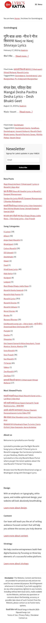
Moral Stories (9, 311)
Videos (6, 367)
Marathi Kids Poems (12, 294)
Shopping (8, 339)
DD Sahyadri (9, 252)
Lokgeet (7, 282)
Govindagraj (20, 75)
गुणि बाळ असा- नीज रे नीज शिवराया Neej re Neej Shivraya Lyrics (20, 41)
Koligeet (7, 277)
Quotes (7, 335)
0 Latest (7, 231)
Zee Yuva (7, 375)
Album (6, 236)
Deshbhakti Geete (22, 128)
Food (6, 265)
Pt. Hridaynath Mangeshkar (26, 79)
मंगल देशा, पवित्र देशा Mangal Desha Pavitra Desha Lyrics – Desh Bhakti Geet (20, 94)
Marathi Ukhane (10, 307)
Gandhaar (35, 128)
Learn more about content (16, 535)
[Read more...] (22, 56)
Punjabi (7, 331)
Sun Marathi (9, 359)
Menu (40, 4)
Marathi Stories (10, 303)
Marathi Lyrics (23, 72)
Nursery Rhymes (10, 319)
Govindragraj (31, 75)
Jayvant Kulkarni (22, 131)
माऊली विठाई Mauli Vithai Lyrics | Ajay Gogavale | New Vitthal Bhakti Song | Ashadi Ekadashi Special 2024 (23, 208)
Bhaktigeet (8, 244)
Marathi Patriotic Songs (25, 134)
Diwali (6, 261)
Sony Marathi (9, 350)
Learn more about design (15, 507)
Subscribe (23, 167)
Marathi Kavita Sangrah (13, 290)
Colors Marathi (10, 248)
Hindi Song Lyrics (11, 269)
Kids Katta (8, 273)
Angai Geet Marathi (12, 240)
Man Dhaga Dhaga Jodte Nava (16, 286)
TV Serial (7, 363)
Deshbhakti (19, 125)
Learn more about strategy (16, 563)
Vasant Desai (15, 137)
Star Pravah (8, 354)
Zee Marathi (9, 371)
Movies (6, 315)
